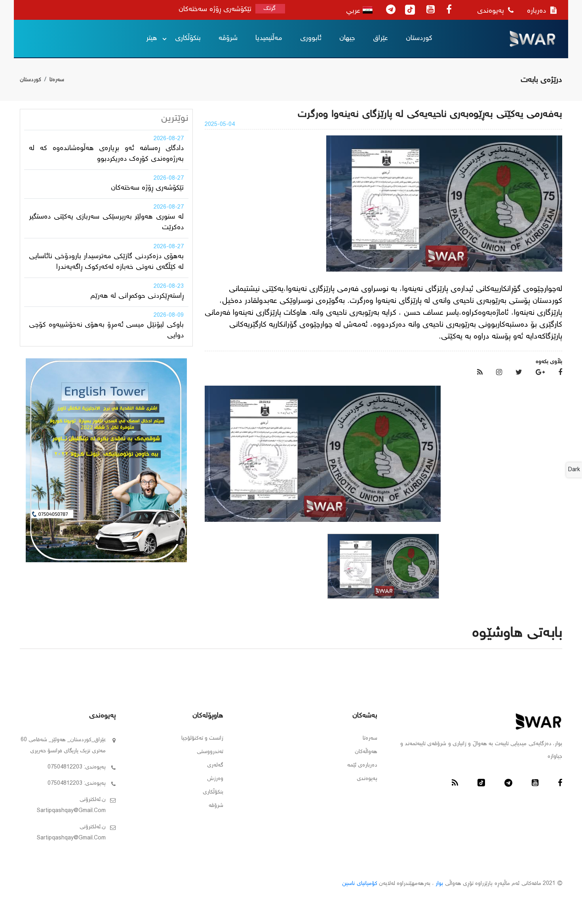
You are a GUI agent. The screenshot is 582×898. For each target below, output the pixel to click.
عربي (354, 11)
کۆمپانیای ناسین (359, 884)
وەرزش (215, 779)
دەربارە (537, 11)
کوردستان (419, 38)
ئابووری (310, 38)
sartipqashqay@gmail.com (71, 811)
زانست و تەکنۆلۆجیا (202, 738)
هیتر (151, 38)
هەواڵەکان (366, 752)
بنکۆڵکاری (188, 38)
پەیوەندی (491, 11)
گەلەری (215, 765)
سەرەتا (56, 80)
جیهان (347, 38)
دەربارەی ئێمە (362, 765)
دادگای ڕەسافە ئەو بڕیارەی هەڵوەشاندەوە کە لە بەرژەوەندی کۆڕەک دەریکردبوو (106, 153)
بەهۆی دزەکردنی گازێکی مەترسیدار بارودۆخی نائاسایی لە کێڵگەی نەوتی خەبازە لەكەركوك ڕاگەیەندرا (106, 261)
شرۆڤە (228, 38)
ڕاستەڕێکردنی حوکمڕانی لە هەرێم (137, 296)
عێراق (380, 38)
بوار (439, 884)
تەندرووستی (210, 752)
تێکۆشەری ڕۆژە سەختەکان (147, 188)
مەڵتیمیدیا (268, 38)
